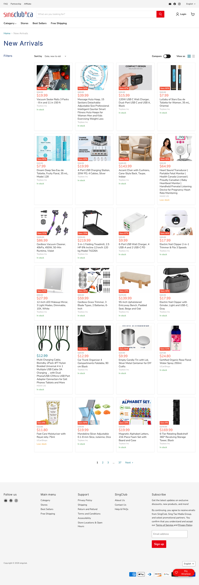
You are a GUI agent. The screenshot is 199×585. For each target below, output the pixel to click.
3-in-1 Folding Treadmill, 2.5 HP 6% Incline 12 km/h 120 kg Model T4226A (93, 247)
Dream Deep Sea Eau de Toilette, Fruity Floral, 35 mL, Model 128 (52, 173)
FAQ (6, 4)
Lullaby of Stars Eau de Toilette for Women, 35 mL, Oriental (175, 103)
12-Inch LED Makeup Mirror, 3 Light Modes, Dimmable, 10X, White (52, 305)
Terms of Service (165, 525)
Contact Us (120, 504)
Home (7, 33)
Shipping (82, 504)
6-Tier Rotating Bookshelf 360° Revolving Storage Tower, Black (174, 437)
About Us (120, 500)
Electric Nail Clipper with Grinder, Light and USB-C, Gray (174, 305)
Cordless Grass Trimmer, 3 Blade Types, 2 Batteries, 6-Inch (93, 305)
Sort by (38, 56)
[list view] (193, 56)
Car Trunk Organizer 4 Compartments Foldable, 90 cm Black (93, 363)
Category (9, 23)
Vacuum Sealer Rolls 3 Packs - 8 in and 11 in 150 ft (53, 101)
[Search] (160, 14)
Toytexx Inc (42, 105)
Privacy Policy (85, 500)
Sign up (159, 544)
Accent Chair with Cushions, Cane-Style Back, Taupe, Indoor (134, 173)
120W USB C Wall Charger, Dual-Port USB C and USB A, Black (134, 103)
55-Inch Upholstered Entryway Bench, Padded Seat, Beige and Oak (133, 305)
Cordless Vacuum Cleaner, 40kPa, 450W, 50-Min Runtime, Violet (51, 247)
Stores (24, 23)
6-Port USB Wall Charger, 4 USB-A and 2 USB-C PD (134, 246)
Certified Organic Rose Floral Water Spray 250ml (175, 361)
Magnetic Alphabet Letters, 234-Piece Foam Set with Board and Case (134, 437)
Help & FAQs (121, 509)
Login (183, 14)
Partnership (16, 4)
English (189, 3)
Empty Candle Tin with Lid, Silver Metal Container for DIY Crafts (135, 363)
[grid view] (189, 56)
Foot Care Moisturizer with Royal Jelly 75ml (51, 435)
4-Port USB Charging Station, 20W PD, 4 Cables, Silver (94, 172)
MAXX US (164, 196)
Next (128, 462)
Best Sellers (39, 23)
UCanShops (165, 366)
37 (119, 462)
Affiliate (27, 4)
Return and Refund (87, 509)
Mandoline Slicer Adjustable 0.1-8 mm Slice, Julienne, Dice (94, 435)
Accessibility (84, 518)
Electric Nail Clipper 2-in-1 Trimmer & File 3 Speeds (174, 246)
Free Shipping (59, 23)
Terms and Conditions (89, 513)
